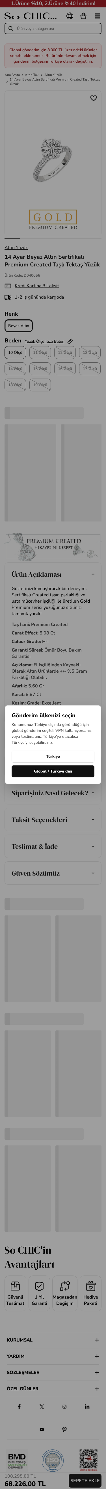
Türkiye (53, 756)
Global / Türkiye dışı (53, 771)
